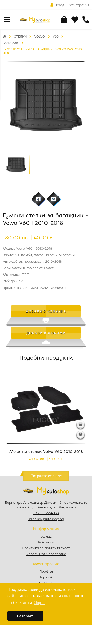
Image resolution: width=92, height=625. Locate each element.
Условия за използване (46, 554)
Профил (46, 571)
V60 (56, 36)
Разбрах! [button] (25, 616)
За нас (46, 536)
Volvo (39, 36)
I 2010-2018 (11, 43)
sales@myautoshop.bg (46, 519)
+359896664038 (46, 513)
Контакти (46, 542)
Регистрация (78, 5)
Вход (60, 5)
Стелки (20, 36)
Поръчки (46, 577)
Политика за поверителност (46, 548)
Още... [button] (39, 602)
